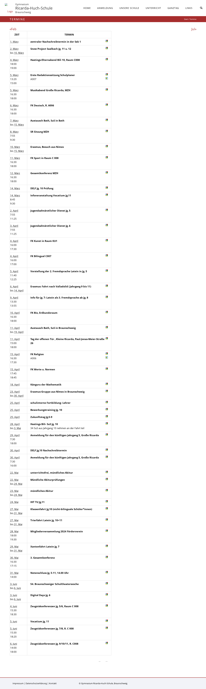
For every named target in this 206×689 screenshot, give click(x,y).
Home (87, 8)
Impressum (18, 683)
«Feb (13, 29)
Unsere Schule (129, 8)
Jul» (193, 29)
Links (188, 8)
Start (186, 19)
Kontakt (53, 683)
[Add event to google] (106, 41)
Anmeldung (105, 8)
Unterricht (153, 8)
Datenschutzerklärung (36, 683)
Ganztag (173, 8)
